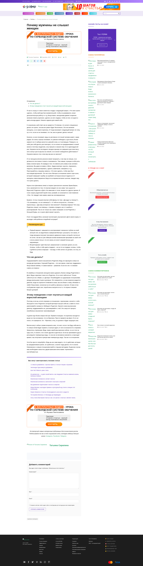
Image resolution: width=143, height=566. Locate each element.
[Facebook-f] (107, 1)
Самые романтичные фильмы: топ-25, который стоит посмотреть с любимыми (106, 143)
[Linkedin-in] (117, 1)
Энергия (50, 13)
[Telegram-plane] (112, 1)
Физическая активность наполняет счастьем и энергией (48, 381)
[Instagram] (114, 1)
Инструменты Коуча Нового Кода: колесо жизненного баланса (106, 82)
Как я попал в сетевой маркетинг (106, 325)
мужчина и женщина (33, 519)
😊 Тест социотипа (110, 546)
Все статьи (93, 13)
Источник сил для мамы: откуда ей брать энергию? (106, 309)
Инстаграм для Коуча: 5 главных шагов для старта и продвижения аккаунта (106, 62)
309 (107, 279)
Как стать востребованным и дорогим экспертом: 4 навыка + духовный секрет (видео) (105, 101)
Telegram (63, 436)
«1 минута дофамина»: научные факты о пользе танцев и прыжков (51, 364)
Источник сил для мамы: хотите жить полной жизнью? (105, 293)
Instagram (49, 436)
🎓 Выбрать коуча (110, 541)
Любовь (77, 13)
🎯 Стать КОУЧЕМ (110, 543)
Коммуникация (59, 13)
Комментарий (32, 471)
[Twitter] (110, 1)
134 (107, 311)
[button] (28, 61)
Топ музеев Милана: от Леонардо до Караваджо (46, 395)
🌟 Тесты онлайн (110, 551)
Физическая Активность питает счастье (43, 379)
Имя (30, 491)
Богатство (69, 13)
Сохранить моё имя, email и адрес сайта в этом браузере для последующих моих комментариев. (52, 505)
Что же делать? (35, 103)
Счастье (85, 13)
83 (106, 339)
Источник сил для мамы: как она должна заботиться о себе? (106, 277)
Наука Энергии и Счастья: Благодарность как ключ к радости (50, 392)
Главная (25, 19)
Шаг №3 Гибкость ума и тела (39, 370)
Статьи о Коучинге (28, 13)
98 (106, 327)
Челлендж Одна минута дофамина (41, 367)
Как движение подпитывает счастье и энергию (45, 384)
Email (30, 498)
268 (107, 295)
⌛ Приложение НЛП (111, 548)
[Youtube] (105, 1)
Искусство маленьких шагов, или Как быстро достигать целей (106, 336)
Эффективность (40, 13)
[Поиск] (119, 13)
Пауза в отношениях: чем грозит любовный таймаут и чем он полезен (106, 125)
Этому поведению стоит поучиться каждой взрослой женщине (51, 106)
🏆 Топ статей (109, 538)
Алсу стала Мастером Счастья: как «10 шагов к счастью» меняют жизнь (53, 397)
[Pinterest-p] (119, 1)
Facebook (56, 436)
